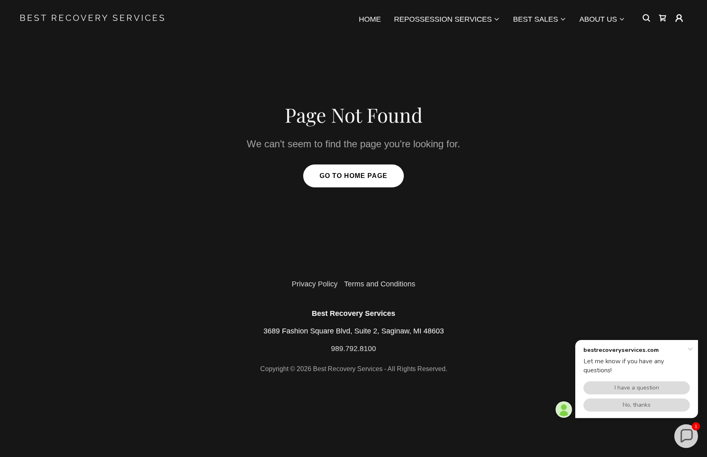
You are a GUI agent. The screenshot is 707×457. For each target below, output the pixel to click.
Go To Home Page (353, 175)
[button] (447, 19)
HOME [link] (370, 19)
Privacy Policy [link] (315, 284)
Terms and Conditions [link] (379, 284)
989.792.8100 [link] (353, 348)
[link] (113, 18)
